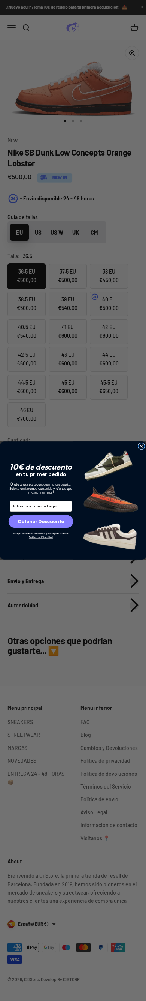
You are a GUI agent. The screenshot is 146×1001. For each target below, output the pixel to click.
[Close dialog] (141, 446)
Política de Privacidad (41, 537)
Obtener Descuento (41, 521)
